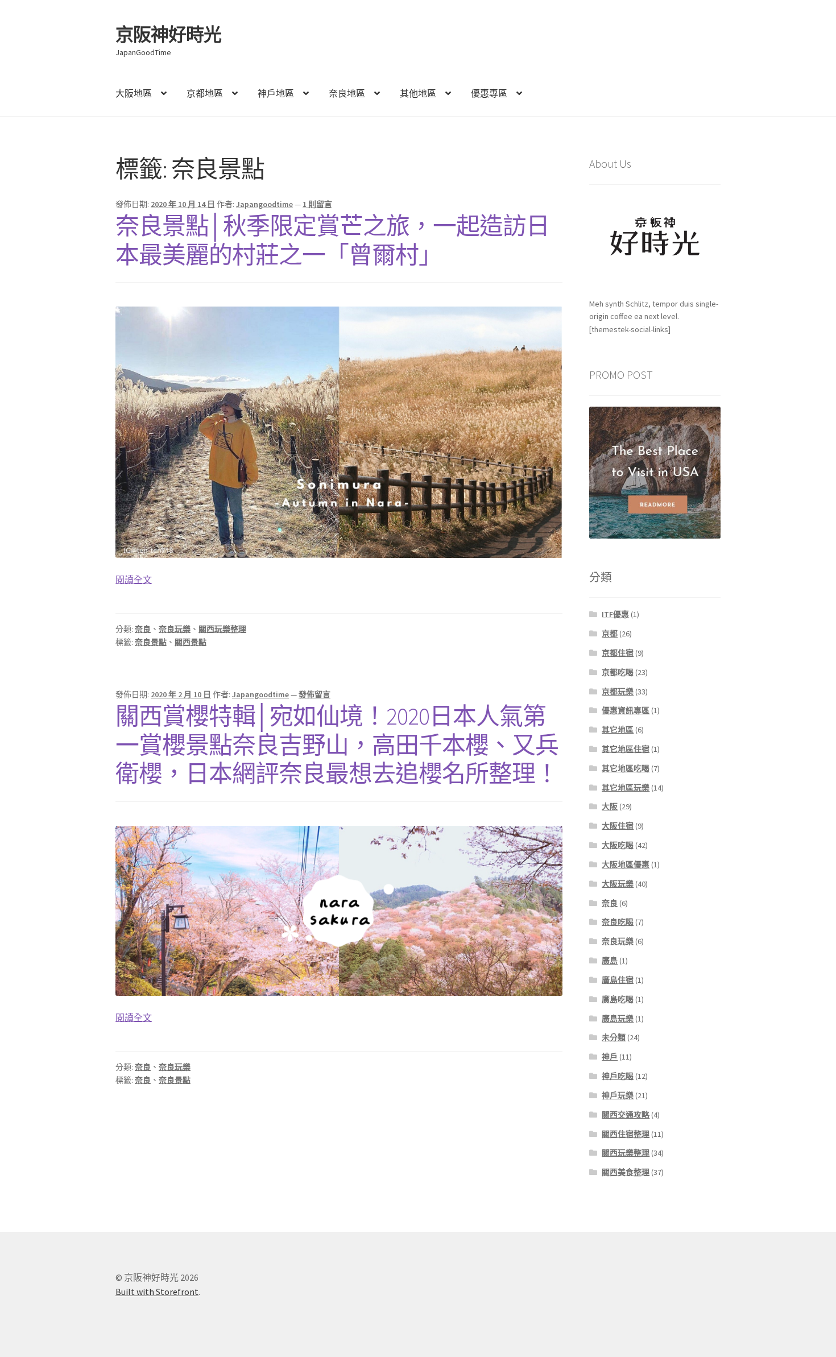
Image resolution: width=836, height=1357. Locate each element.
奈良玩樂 (175, 629)
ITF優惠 (615, 614)
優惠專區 (489, 93)
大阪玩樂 (618, 884)
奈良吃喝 (618, 922)
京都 (610, 633)
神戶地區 (276, 93)
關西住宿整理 (625, 1134)
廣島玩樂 (618, 1018)
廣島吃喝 (618, 999)
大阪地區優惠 (625, 864)
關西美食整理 (625, 1172)
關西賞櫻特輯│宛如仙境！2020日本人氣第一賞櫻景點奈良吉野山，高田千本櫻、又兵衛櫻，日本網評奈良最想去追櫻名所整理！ (336, 745)
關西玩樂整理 (222, 629)
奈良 (143, 629)
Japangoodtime (264, 204)
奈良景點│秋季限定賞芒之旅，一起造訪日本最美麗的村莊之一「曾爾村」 (332, 240)
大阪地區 (133, 93)
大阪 (610, 806)
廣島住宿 (618, 980)
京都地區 (205, 93)
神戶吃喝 (618, 1076)
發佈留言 (314, 694)
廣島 (610, 960)
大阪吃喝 (618, 845)
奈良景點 (151, 642)
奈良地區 (347, 93)
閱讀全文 (133, 580)
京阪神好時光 (168, 34)
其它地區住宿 (625, 749)
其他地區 (418, 93)
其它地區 (618, 730)
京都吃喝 (618, 672)
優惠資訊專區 (625, 710)
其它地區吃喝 (625, 768)
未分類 (614, 1037)
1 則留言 (317, 204)
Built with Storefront (156, 1291)
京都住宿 (618, 653)
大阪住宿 (618, 826)
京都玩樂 (618, 691)
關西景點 (190, 642)
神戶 (610, 1057)
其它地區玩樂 (625, 788)
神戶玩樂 (618, 1095)
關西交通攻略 (625, 1115)
